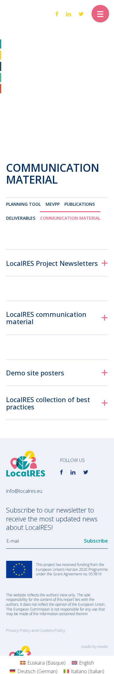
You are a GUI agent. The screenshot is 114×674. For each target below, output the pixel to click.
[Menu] (100, 13)
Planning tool (23, 204)
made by (94, 646)
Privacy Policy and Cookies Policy (35, 630)
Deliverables (20, 218)
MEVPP (53, 204)
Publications (79, 204)
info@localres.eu (24, 491)
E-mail (13, 541)
